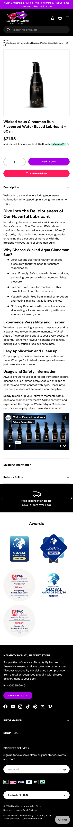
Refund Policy (26, 815)
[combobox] (36, 29)
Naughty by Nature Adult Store (26, 806)
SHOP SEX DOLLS (18, 695)
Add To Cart (49, 161)
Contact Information (32, 818)
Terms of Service (11, 818)
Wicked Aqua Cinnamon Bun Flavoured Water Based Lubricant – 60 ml (36, 44)
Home (6, 41)
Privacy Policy (10, 815)
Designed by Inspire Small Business (20, 810)
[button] (60, 18)
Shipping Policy (44, 815)
